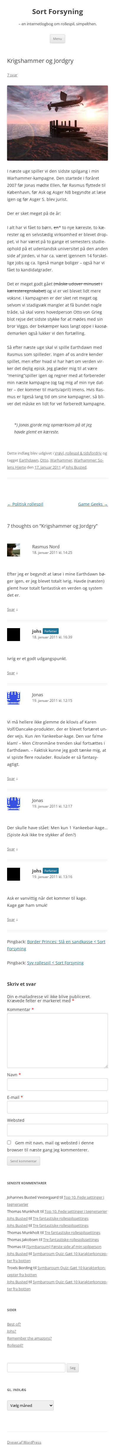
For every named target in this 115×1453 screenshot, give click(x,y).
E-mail (15, 1097)
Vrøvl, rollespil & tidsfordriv (78, 453)
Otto (44, 460)
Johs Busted (76, 467)
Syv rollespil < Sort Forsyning (55, 963)
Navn (14, 1074)
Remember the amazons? (29, 1338)
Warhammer (61, 460)
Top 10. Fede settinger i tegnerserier (76, 1211)
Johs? (11, 1331)
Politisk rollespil (25, 504)
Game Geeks (93, 504)
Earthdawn (28, 460)
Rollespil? (15, 1345)
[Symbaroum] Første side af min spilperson (63, 1246)
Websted (15, 1120)
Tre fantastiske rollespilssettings (60, 1218)
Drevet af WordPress (24, 1442)
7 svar (12, 75)
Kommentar (20, 1009)
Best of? (14, 1324)
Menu (57, 38)
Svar (11, 609)
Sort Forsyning (57, 11)
